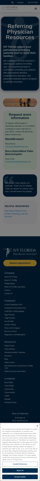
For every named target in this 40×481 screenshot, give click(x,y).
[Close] (37, 425)
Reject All (20, 470)
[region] (20, 452)
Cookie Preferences (20, 464)
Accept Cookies (20, 477)
